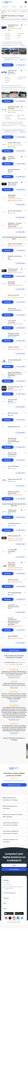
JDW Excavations (14, 733)
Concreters (14, 11)
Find (9, 11)
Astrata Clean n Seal (14, 701)
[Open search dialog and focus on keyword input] (2, 6)
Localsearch (3, 11)
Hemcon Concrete (14, 688)
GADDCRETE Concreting (14, 720)
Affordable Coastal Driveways (14, 677)
